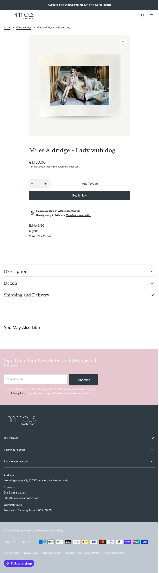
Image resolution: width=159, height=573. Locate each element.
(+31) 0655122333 (15, 492)
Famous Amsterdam (26, 530)
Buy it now (78, 195)
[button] (8, 15)
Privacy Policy (19, 393)
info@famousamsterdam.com (21, 498)
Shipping (47, 166)
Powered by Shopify (51, 530)
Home (7, 27)
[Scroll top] (151, 568)
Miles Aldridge (23, 27)
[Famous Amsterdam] (24, 15)
